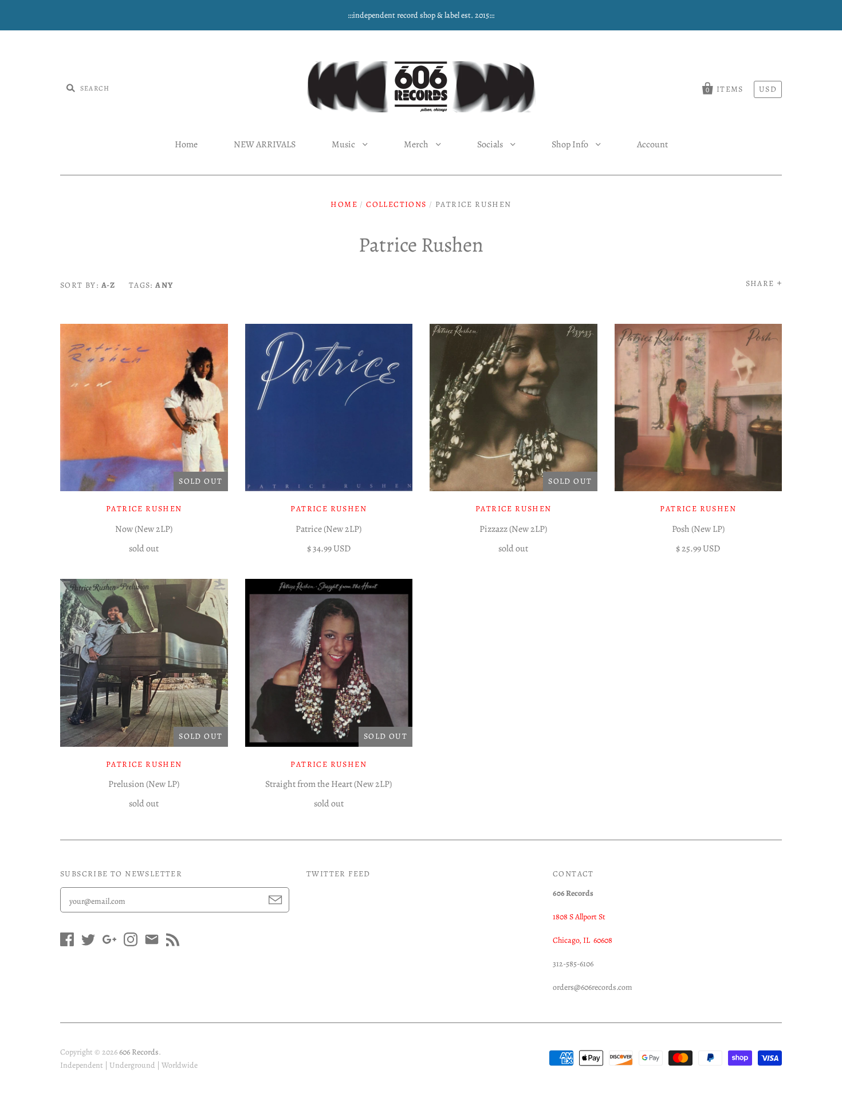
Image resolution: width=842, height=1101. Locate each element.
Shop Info (571, 144)
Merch (417, 144)
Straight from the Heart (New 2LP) (328, 784)
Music (344, 144)
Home (186, 144)
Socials (491, 144)
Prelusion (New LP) (143, 784)
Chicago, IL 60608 (582, 940)
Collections (396, 204)
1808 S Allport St (579, 916)
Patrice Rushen (144, 508)
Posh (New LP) (698, 529)
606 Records (139, 1052)
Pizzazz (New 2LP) (513, 529)
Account (652, 144)
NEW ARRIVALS (265, 144)
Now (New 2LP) (143, 529)
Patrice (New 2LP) (328, 529)
